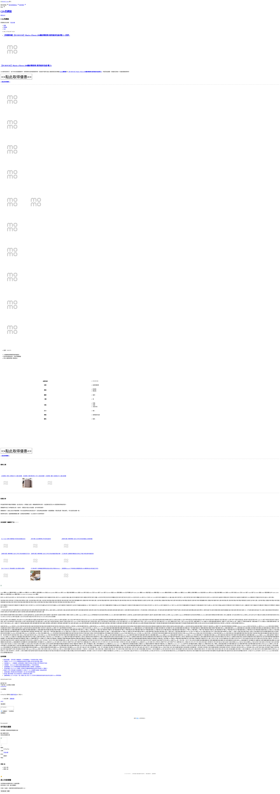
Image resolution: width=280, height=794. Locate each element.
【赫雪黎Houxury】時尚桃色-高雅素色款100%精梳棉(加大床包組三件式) (79, 568)
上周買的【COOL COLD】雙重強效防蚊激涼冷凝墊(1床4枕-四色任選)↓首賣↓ (23, 661)
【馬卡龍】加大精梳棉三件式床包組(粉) (40, 538)
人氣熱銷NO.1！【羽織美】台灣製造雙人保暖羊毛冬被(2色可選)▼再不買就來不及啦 (25, 663)
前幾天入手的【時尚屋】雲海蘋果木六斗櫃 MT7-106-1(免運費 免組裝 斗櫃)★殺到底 (25, 670)
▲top (2, 701)
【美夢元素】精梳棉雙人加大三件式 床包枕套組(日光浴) (15, 553)
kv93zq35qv (3, 686)
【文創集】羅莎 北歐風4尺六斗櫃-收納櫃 (55, 476)
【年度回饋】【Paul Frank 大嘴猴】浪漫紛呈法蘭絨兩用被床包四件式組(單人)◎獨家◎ (25, 668)
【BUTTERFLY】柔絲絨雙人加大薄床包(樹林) (13, 568)
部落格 (5, 27)
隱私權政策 (148, 773)
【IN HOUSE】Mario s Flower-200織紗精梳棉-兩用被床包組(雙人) (26, 65)
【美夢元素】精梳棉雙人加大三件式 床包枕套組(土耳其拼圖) (77, 538)
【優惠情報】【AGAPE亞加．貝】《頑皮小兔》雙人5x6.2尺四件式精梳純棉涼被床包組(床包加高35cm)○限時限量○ (33, 675)
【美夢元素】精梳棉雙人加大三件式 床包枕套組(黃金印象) (45, 553)
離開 (8, 791)
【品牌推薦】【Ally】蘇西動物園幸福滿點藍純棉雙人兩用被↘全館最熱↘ (22, 666)
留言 (15, 694)
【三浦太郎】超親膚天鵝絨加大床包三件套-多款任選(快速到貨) (77, 553)
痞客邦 (12, 694)
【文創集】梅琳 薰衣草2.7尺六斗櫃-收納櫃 (33, 476)
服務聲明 (154, 773)
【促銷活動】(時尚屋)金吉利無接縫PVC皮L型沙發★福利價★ (19, 672)
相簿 (5, 25)
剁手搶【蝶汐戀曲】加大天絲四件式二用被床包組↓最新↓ (18, 673)
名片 (5, 29)
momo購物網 (63, 71)
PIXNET (129, 773)
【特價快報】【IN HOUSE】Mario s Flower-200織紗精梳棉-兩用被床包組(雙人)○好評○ (37, 35)
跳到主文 (3, 15)
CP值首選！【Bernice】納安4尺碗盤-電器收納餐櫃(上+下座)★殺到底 (21, 665)
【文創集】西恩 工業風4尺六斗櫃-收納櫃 (11, 476)
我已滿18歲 (3, 791)
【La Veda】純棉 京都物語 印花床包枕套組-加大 (13, 538)
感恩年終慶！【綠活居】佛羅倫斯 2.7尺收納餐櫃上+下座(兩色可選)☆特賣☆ (23, 659)
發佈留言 (3, 713)
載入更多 (3, 704)
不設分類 (12, 22)
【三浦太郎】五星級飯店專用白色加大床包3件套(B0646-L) (45, 568)
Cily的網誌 (6, 11)
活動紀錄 (12, 698)
